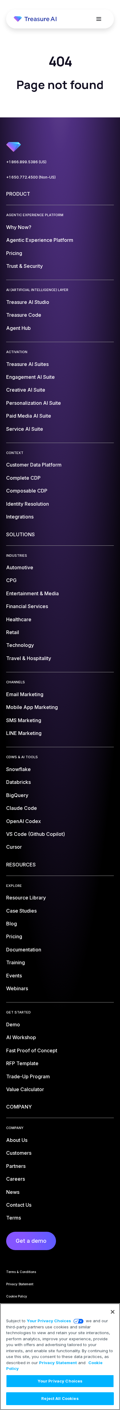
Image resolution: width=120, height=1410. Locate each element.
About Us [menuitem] (16, 1140)
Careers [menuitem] (15, 1179)
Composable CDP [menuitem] (26, 491)
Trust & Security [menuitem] (24, 266)
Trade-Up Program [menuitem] (28, 1076)
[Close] (112, 1312)
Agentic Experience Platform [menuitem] (39, 240)
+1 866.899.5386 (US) (26, 162)
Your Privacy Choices (49, 1320)
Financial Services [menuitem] (27, 606)
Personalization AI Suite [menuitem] (33, 403)
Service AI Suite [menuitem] (24, 429)
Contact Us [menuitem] (18, 1205)
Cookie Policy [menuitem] (16, 1296)
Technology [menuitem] (20, 645)
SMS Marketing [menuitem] (23, 720)
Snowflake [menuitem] (18, 769)
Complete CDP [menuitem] (23, 478)
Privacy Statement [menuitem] (19, 1284)
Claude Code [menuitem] (21, 808)
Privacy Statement (58, 1362)
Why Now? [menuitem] (18, 227)
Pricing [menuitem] (14, 253)
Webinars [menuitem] (17, 988)
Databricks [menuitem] (18, 782)
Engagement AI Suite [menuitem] (30, 377)
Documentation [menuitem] (23, 950)
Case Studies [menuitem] (21, 911)
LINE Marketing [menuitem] (24, 733)
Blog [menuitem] (11, 924)
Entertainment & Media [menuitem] (32, 593)
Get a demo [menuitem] (31, 1241)
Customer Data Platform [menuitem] (34, 465)
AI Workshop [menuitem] (21, 1037)
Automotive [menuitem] (19, 567)
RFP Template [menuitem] (22, 1063)
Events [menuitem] (14, 976)
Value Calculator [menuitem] (25, 1089)
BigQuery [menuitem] (17, 795)
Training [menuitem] (15, 962)
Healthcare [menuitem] (18, 619)
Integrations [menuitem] (20, 517)
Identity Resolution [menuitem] (27, 504)
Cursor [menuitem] (14, 847)
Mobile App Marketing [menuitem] (32, 707)
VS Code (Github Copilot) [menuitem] (35, 834)
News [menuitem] (12, 1192)
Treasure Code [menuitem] (23, 315)
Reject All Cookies (59, 1398)
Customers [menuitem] (18, 1153)
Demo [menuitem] (13, 1024)
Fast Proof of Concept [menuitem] (31, 1050)
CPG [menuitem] (11, 580)
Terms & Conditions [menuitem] (21, 1272)
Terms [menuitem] (13, 1218)
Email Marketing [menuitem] (24, 694)
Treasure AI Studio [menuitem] (27, 302)
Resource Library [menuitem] (26, 898)
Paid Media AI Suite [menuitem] (28, 416)
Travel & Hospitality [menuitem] (28, 658)
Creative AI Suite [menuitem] (25, 390)
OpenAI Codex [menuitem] (23, 821)
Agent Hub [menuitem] (18, 328)
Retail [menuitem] (12, 632)
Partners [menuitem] (16, 1166)
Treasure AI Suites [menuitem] (27, 364)
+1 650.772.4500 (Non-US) (31, 177)
